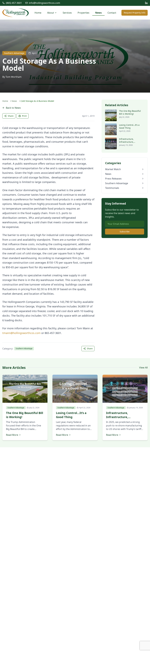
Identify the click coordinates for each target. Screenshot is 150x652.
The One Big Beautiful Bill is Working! (130, 112)
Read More (12, 434)
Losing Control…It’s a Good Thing (129, 126)
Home (38, 12)
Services (67, 12)
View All (143, 367)
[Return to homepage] (15, 12)
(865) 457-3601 (14, 3)
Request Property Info (134, 12)
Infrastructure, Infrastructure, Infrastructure (126, 142)
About (50, 12)
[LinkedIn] (146, 3)
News (98, 12)
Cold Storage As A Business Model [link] (37, 101)
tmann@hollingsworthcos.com (21, 333)
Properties (83, 12)
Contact (112, 12)
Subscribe (124, 231)
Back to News (13, 107)
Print (24, 115)
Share (10, 115)
